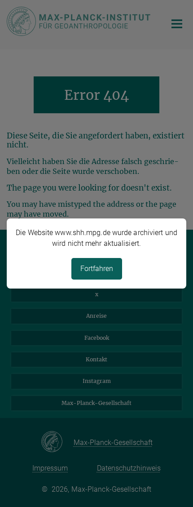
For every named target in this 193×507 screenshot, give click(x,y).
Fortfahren (96, 268)
